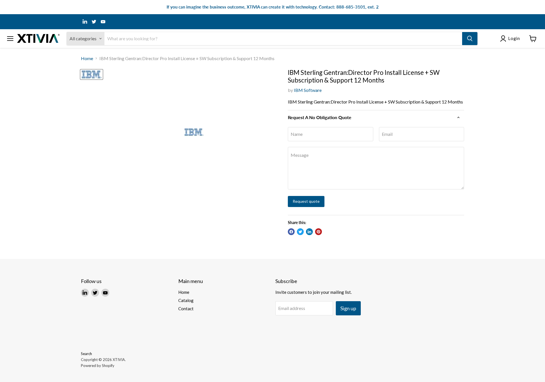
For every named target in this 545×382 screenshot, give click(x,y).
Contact (186, 308)
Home (87, 58)
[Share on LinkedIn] (309, 231)
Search (86, 353)
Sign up (348, 308)
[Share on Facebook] (291, 231)
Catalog (186, 300)
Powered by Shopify (97, 365)
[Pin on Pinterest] (318, 231)
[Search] (469, 38)
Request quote (306, 201)
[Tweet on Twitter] (300, 231)
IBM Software (308, 90)
